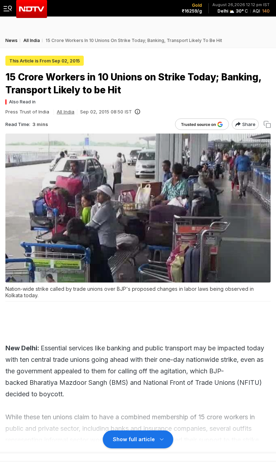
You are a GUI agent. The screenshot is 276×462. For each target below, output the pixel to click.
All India (65, 112)
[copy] (267, 124)
